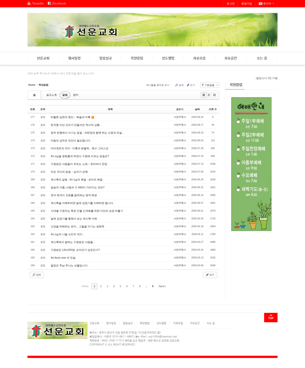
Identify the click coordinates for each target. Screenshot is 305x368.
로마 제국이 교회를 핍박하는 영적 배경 (74, 195)
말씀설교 (105, 58)
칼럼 (65, 94)
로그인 (231, 3)
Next (162, 286)
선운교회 (43, 58)
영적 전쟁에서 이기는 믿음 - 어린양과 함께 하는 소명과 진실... (87, 132)
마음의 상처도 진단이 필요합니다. (71, 140)
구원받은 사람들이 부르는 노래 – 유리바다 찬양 (79, 164)
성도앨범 (168, 58)
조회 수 (213, 109)
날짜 (197, 109)
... (146, 286)
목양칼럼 (137, 58)
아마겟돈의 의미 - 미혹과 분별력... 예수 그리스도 (80, 148)
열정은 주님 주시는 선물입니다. (69, 265)
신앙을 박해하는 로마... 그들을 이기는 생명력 (77, 226)
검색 (181, 85)
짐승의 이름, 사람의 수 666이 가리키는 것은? (77, 187)
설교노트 (51, 94)
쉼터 (75, 94)
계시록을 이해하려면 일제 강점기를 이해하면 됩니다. (82, 203)
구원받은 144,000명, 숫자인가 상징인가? (75, 250)
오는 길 (262, 58)
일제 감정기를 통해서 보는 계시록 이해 (74, 218)
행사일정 (74, 58)
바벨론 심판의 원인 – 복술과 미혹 (71, 117)
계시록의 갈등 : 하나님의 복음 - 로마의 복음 (76, 179)
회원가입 (246, 3)
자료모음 (199, 58)
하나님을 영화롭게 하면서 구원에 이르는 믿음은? (80, 156)
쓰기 (192, 85)
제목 (110, 109)
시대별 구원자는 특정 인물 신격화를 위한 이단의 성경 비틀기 (87, 210)
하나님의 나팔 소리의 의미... (67, 234)
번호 (32, 109)
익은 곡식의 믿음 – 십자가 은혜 (69, 171)
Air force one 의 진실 (63, 257)
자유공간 (230, 58)
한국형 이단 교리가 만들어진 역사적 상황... (76, 125)
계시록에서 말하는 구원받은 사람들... (73, 242)
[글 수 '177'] (35, 95)
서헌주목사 (180, 117)
